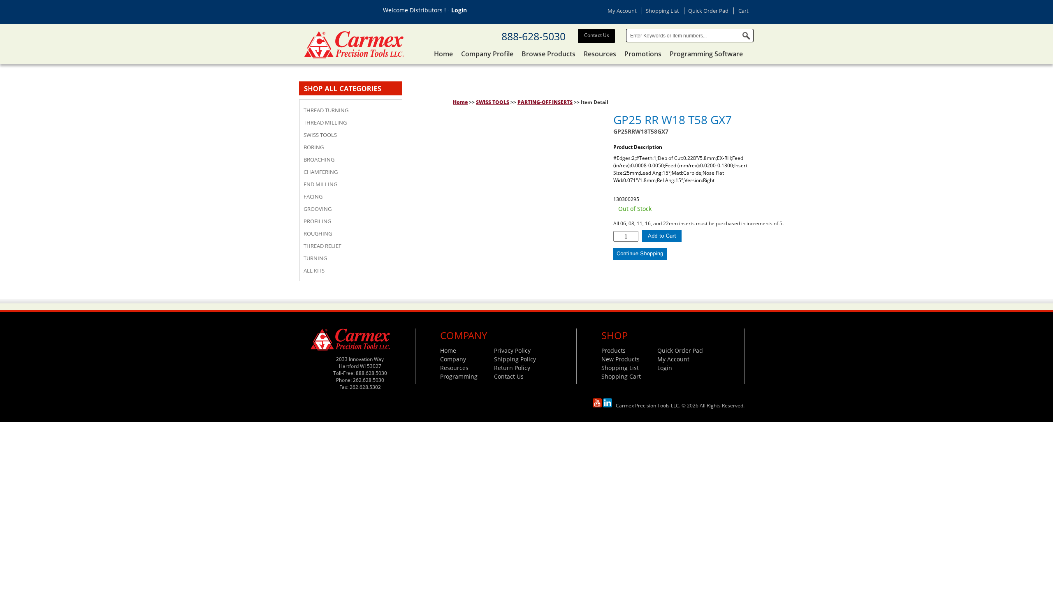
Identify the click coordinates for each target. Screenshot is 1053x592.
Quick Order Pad (708, 10)
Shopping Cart (621, 376)
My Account (622, 10)
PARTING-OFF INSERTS (545, 102)
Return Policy (512, 368)
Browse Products (548, 53)
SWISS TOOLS (492, 102)
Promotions (642, 53)
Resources (600, 53)
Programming (459, 376)
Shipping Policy (515, 359)
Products (613, 350)
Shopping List (662, 10)
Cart (743, 10)
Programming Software (706, 53)
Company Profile (487, 53)
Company (453, 359)
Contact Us (596, 35)
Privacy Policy (512, 350)
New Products (620, 359)
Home (443, 53)
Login (459, 10)
